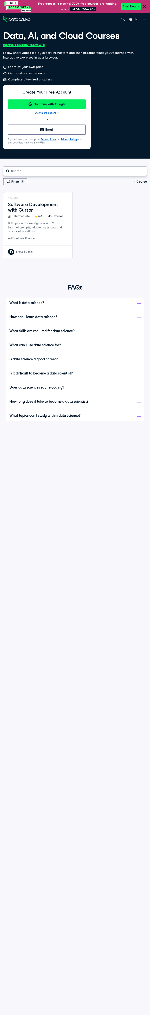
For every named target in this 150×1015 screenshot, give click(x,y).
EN (136, 19)
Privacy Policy (69, 139)
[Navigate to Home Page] (16, 19)
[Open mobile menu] (144, 19)
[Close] (144, 7)
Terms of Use (48, 139)
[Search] (123, 19)
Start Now (129, 6)
